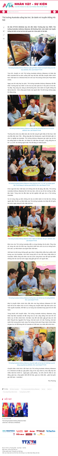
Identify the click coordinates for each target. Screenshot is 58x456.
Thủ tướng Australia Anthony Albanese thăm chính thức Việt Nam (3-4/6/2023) (14, 421)
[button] (54, 12)
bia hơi (43, 389)
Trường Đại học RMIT (24, 391)
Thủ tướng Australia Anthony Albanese (30, 389)
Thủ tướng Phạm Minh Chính (10, 391)
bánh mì (49, 389)
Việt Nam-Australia (14, 389)
